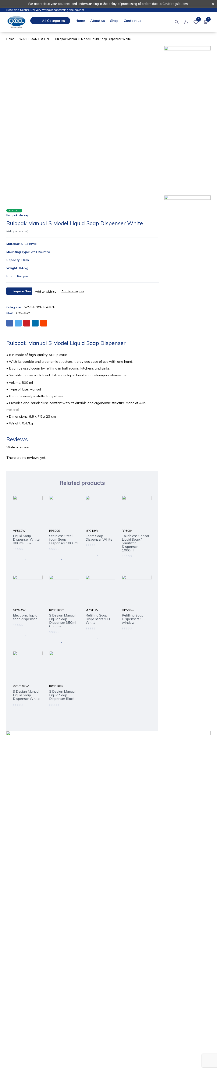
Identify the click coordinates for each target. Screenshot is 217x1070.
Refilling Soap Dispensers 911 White (98, 619)
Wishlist (198, 19)
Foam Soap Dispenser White (99, 537)
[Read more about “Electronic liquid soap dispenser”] (16, 633)
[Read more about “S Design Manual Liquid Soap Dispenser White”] (16, 713)
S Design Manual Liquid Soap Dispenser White (26, 695)
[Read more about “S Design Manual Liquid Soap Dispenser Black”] (52, 713)
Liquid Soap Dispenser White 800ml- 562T (26, 539)
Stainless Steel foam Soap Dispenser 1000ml (63, 539)
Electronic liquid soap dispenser (25, 617)
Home (10, 39)
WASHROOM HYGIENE (34, 39)
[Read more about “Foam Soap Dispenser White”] (89, 554)
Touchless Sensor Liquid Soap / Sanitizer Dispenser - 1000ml (135, 543)
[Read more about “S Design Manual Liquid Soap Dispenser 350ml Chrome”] (52, 641)
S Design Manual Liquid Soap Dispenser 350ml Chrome (62, 620)
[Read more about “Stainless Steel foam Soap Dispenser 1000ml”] (52, 557)
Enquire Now (22, 291)
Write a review (17, 447)
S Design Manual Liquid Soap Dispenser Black (62, 695)
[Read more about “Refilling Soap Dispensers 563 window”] (125, 637)
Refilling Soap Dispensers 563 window (134, 619)
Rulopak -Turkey (17, 215)
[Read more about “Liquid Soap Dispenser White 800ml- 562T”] (16, 557)
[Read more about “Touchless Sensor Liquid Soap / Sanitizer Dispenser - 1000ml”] (125, 565)
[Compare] (72, 291)
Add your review (17, 231)
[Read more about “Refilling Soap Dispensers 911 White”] (89, 637)
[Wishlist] (45, 291)
